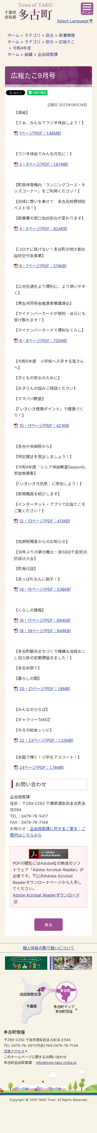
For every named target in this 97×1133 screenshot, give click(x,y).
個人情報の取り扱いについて (48, 947)
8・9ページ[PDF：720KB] (43, 340)
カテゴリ (33, 35)
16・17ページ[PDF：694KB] (45, 620)
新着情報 (67, 35)
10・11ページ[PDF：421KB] (44, 425)
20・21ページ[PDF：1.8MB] (44, 688)
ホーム (13, 35)
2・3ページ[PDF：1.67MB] (43, 164)
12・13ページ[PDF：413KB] (44, 520)
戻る (48, 924)
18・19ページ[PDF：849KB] (45, 630)
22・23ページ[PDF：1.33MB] (46, 740)
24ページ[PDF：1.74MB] (41, 767)
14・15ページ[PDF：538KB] (45, 589)
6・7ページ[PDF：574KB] (43, 265)
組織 (29, 54)
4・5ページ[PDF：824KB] (43, 228)
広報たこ (67, 41)
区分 (50, 35)
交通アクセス (14, 1051)
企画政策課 (48, 54)
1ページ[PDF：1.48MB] (40, 133)
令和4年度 (22, 47)
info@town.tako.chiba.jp (56, 1062)
